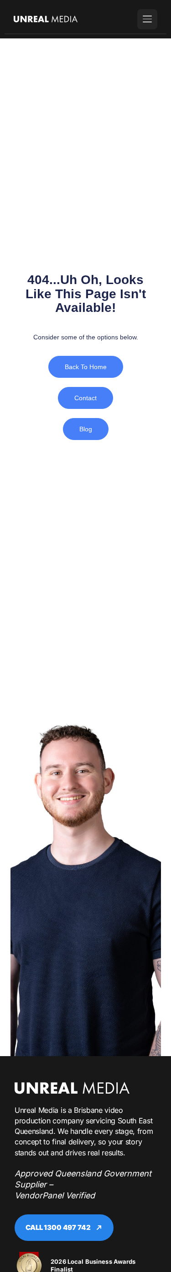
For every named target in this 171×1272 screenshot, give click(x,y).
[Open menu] (147, 19)
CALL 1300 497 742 (58, 1227)
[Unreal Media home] (72, 1088)
